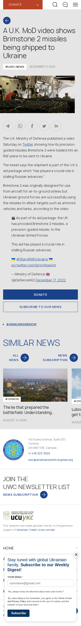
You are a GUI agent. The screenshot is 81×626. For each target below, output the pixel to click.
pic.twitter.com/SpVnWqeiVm (33, 265)
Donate (40, 295)
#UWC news (14, 67)
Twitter (27, 144)
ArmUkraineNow (23, 324)
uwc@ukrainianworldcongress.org (50, 460)
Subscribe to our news (41, 307)
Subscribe (18, 613)
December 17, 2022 (51, 280)
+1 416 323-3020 (39, 453)
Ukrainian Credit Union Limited (35, 530)
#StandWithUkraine (32, 259)
